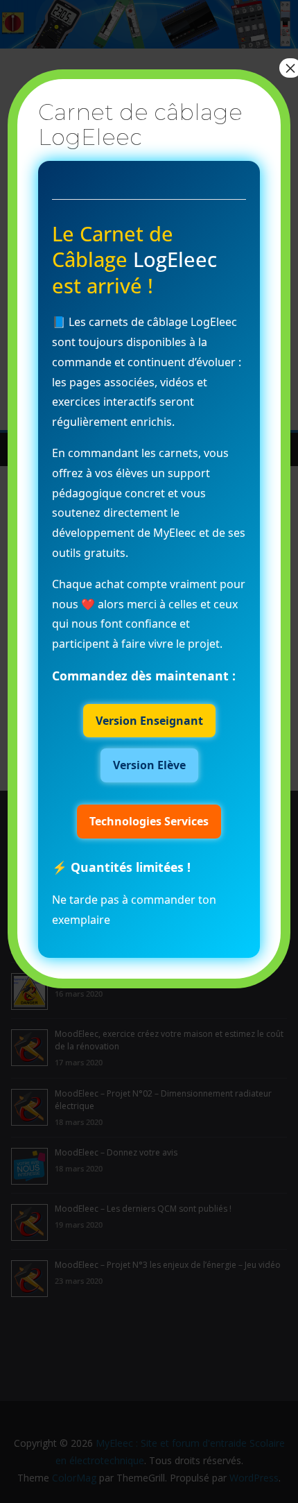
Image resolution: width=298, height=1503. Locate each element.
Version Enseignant (149, 720)
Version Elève (149, 765)
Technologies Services (149, 821)
